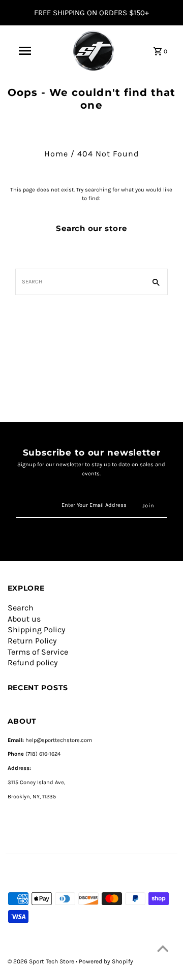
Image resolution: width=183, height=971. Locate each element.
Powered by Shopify (106, 961)
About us (24, 619)
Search (21, 607)
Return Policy (32, 640)
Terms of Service (38, 652)
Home (56, 153)
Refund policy (32, 662)
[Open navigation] (25, 50)
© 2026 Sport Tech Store (42, 961)
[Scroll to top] (162, 951)
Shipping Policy (36, 629)
